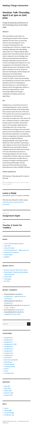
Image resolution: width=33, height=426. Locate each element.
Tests (6, 371)
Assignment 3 (8, 342)
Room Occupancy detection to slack (15, 270)
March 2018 (8, 390)
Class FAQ (7, 246)
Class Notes (8, 357)
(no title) (7, 281)
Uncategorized (9, 373)
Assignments (8, 355)
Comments (9, 412)
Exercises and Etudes (11, 360)
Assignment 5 (8, 303)
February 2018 (8, 393)
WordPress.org (9, 415)
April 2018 (7, 388)
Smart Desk (8, 276)
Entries (8, 410)
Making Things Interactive (15, 5)
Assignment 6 (8, 348)
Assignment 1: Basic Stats (12, 314)
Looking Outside (7, 184)
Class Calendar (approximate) (13, 243)
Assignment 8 (8, 353)
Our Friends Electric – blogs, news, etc (16, 250)
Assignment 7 (8, 351)
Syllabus (7, 257)
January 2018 (8, 395)
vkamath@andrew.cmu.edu (12, 182)
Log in (6, 408)
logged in (14, 195)
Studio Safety (8, 254)
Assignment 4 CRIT (10, 344)
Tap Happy (7, 279)
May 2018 (7, 386)
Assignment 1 (19, 310)
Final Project (8, 362)
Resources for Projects (11, 252)
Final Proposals (9, 364)
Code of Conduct (9, 248)
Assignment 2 (8, 340)
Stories (6, 368)
